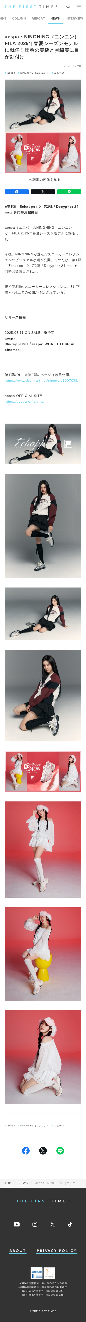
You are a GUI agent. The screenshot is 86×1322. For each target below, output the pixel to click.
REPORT (38, 18)
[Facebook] (17, 191)
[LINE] (69, 191)
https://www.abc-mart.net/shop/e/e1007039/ (42, 380)
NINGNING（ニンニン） (34, 72)
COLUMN (19, 18)
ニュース (59, 72)
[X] (43, 191)
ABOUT (17, 1251)
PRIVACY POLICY (57, 1251)
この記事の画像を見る (43, 180)
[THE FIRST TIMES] (31, 6)
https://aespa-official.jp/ (25, 401)
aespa (11, 72)
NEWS (55, 18)
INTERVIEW (74, 18)
